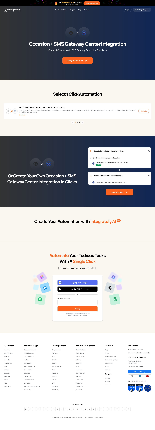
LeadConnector (28, 356)
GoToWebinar (28, 370)
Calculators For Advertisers (136, 366)
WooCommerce (56, 366)
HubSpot (26, 360)
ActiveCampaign (29, 353)
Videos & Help (109, 363)
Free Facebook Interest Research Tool (135, 362)
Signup (107, 366)
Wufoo (78, 366)
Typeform (79, 363)
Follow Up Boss (8, 353)
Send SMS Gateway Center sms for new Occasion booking (42, 107)
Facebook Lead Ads (30, 350)
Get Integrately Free (142, 10)
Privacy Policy (72, 315)
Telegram (55, 386)
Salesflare (7, 373)
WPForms (79, 376)
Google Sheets (56, 350)
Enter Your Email (63, 298)
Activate (144, 111)
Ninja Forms (79, 380)
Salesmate (7, 376)
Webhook (54, 353)
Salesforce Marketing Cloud (32, 386)
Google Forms (80, 356)
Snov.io (6, 380)
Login (127, 10)
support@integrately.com (138, 381)
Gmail (53, 356)
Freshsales (7, 360)
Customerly (7, 386)
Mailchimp (27, 373)
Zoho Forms (79, 386)
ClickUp (54, 363)
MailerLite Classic (29, 380)
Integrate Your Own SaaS (135, 349)
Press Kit (107, 370)
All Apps (72, 10)
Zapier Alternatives (110, 356)
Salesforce (7, 350)
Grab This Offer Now (92, 3)
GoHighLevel (27, 363)
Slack (53, 370)
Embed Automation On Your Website (139, 353)
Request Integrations (111, 360)
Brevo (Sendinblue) (29, 366)
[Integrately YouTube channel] (147, 376)
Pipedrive (6, 370)
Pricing (86, 10)
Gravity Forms (80, 353)
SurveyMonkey (80, 373)
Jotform (78, 360)
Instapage (79, 383)
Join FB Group (141, 372)
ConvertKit (27, 383)
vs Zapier (108, 378)
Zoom (53, 383)
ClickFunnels (27, 376)
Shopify (54, 360)
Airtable (54, 380)
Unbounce (79, 370)
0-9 (26, 409)
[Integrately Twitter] (132, 376)
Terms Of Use (99, 417)
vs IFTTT (107, 385)
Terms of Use (83, 315)
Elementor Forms (81, 350)
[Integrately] (12, 10)
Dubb (5, 383)
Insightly (6, 356)
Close (5, 366)
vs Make (107, 381)
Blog (79, 10)
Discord (54, 376)
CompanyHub (8, 363)
